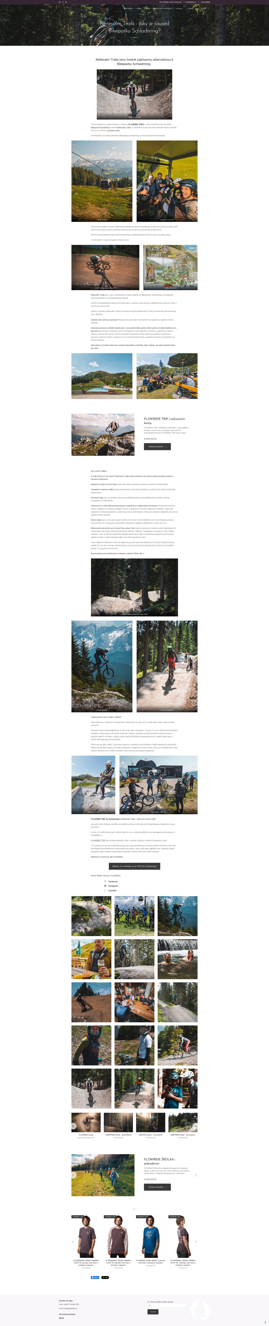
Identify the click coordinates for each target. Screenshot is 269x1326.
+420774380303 (205, 2)
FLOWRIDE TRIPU (136, 124)
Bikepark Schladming (100, 127)
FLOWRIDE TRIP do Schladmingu (105, 819)
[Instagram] (62, 2)
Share (96, 1277)
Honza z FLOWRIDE (112, 875)
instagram (113, 886)
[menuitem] (129, 8)
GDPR (61, 1318)
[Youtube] (66, 2)
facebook (113, 881)
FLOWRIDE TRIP (98, 840)
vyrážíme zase (113, 130)
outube (112, 890)
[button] (192, 8)
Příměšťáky (165, 2)
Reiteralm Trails (124, 127)
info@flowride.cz (191, 2)
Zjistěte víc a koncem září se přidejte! (107, 857)
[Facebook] (59, 2)
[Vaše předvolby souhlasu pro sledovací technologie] (265, 1322)
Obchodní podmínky (67, 1314)
